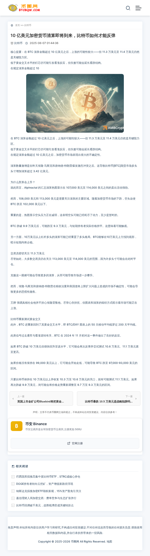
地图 (109, 541)
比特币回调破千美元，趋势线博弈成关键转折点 (45, 505)
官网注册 (77, 443)
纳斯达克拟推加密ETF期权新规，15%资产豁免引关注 (48, 491)
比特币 (27, 25)
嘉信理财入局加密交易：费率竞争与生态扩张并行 (46, 498)
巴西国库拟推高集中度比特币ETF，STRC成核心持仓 (48, 476)
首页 (17, 25)
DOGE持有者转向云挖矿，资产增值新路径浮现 (44, 483)
